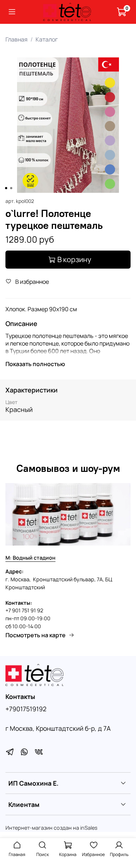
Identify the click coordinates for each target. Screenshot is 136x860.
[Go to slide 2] (11, 188)
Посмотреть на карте (35, 635)
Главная (16, 39)
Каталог (47, 39)
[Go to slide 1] (6, 188)
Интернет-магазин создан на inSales (51, 827)
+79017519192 (25, 708)
